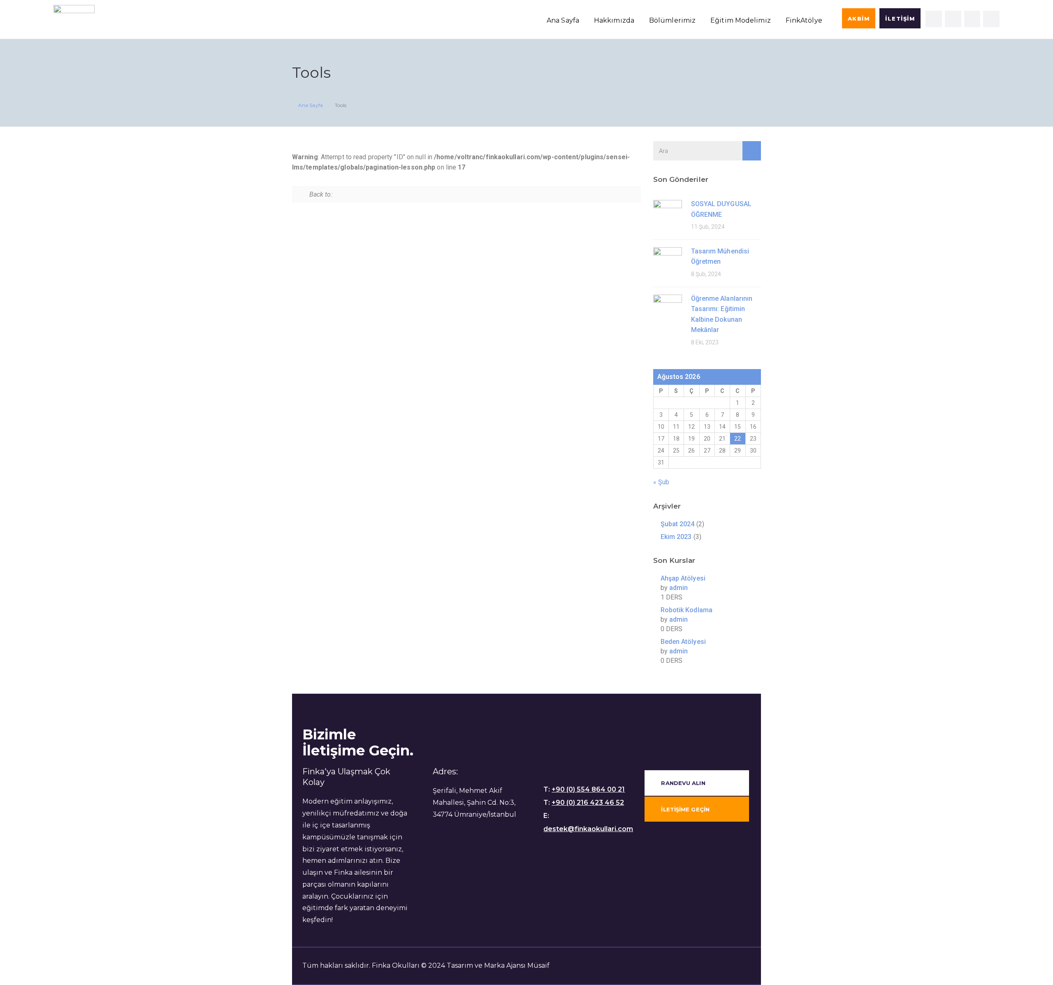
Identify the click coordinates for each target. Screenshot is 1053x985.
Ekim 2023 (676, 537)
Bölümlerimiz (672, 20)
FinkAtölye (804, 20)
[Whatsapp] (972, 19)
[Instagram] (953, 19)
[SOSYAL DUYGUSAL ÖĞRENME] (667, 214)
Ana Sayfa (563, 20)
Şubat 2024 (678, 524)
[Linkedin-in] (933, 19)
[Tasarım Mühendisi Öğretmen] (667, 261)
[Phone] (991, 19)
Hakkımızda (614, 20)
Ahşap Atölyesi (683, 578)
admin (678, 588)
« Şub (661, 482)
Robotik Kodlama (687, 610)
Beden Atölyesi (683, 642)
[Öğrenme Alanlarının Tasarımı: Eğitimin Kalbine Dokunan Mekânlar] (667, 308)
